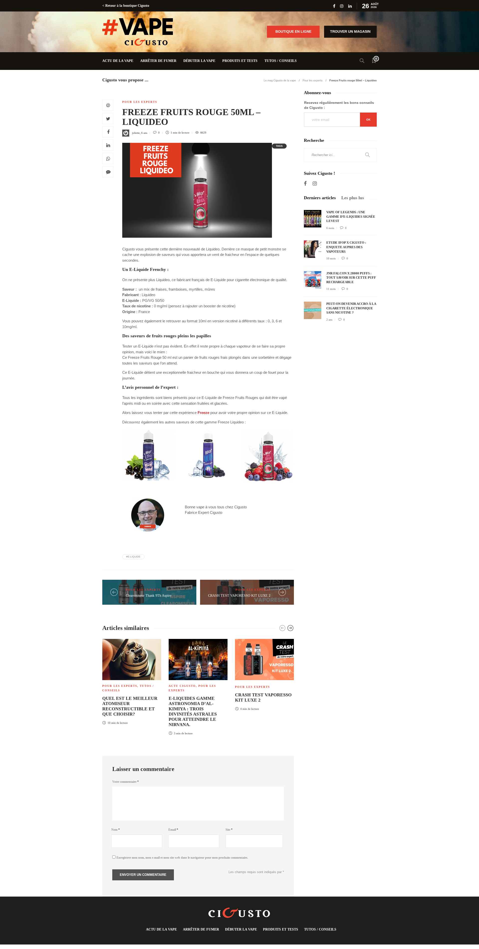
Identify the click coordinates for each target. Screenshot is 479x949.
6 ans (144, 132)
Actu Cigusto (182, 685)
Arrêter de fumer (158, 61)
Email (173, 829)
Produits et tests (239, 61)
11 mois (331, 288)
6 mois (330, 227)
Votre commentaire (125, 781)
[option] (132, 681)
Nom (115, 829)
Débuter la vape (199, 61)
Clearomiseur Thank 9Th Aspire (148, 595)
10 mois (331, 258)
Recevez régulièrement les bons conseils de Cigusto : (339, 105)
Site (229, 829)
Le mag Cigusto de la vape (280, 80)
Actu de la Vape (117, 61)
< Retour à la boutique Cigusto (125, 5)
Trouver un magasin (350, 31)
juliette (136, 132)
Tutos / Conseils (280, 61)
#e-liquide (133, 556)
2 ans (329, 319)
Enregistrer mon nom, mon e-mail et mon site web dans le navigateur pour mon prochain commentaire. (182, 857)
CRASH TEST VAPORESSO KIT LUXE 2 (239, 595)
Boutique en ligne (293, 31)
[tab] (320, 197)
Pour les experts (313, 80)
